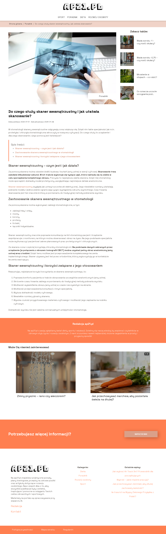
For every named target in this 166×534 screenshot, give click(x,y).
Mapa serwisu (48, 529)
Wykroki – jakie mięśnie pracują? (133, 479)
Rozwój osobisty (98, 17)
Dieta (83, 17)
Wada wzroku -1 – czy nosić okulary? (146, 42)
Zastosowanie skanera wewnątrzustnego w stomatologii (44, 152)
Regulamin (68, 529)
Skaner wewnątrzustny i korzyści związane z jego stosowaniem (47, 156)
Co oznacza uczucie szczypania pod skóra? (147, 93)
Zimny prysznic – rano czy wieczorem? (41, 396)
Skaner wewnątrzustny (20, 186)
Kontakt (16, 511)
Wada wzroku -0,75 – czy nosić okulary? (147, 59)
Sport (61, 17)
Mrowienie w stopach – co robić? (147, 76)
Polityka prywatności (22, 529)
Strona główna (16, 24)
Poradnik (72, 17)
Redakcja (16, 506)
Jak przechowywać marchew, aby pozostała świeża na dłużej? (120, 397)
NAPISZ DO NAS (141, 434)
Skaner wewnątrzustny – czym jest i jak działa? (39, 148)
